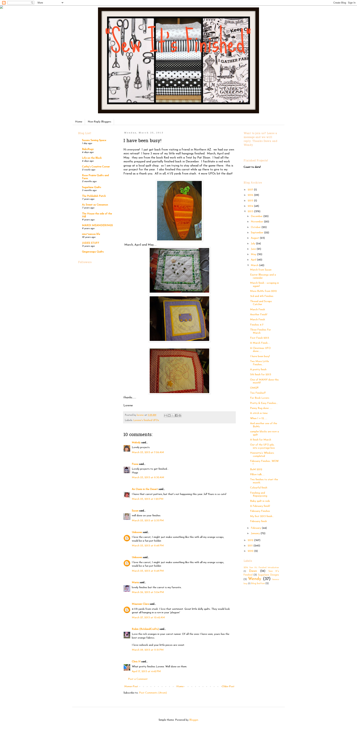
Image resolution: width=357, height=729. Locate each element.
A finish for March (260, 439)
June (254, 249)
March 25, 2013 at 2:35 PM (148, 520)
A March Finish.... (260, 343)
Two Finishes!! (258, 393)
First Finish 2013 (259, 338)
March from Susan (260, 269)
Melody (136, 442)
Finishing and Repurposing (258, 495)
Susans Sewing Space (94, 140)
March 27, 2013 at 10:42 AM (148, 617)
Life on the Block (92, 158)
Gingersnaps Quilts (93, 251)
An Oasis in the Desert (145, 489)
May (254, 254)
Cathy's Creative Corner (96, 166)
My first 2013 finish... (262, 516)
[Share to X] (173, 415)
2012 (251, 540)
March (255, 265)
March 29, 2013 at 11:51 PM (148, 650)
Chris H (136, 661)
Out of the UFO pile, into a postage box (262, 446)
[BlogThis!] (169, 415)
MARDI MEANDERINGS (97, 225)
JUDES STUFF (90, 243)
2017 (251, 189)
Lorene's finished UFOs (146, 420)
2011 (250, 545)
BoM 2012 (256, 469)
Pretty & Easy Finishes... (264, 403)
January (255, 533)
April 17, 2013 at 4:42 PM (146, 671)
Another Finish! (258, 314)
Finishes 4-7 (256, 324)
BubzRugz (88, 149)
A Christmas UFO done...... (260, 350)
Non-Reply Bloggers (99, 121)
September (257, 232)
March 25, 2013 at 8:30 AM (148, 477)
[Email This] (166, 415)
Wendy (254, 579)
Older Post (228, 686)
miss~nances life (91, 234)
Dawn (253, 571)
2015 (251, 200)
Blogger (193, 720)
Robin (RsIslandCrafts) (145, 629)
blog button (258, 583)
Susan (135, 510)
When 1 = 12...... (258, 418)
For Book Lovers (259, 398)
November (257, 221)
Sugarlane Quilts (91, 187)
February (256, 528)
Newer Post (131, 686)
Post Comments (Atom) (153, 692)
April (254, 259)
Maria (135, 582)
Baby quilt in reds (260, 501)
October (256, 227)
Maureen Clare (140, 604)
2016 (251, 195)
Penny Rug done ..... (261, 408)
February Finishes (260, 511)
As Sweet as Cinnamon (95, 204)
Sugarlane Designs (268, 575)
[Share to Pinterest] (180, 415)
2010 (251, 551)
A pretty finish (258, 369)
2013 (251, 211)
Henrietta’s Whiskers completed (262, 455)
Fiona (135, 464)
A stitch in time (259, 413)
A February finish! (260, 506)
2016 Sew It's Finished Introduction (261, 568)
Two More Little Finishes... (259, 363)
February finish (258, 521)
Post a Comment (138, 679)
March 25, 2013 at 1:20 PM (147, 499)
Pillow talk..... (257, 474)
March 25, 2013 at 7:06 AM (148, 452)
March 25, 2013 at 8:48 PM (148, 545)
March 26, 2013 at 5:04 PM (148, 592)
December (257, 216)
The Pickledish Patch (94, 196)
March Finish (257, 309)
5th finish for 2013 (260, 374)
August (255, 238)
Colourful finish (258, 487)
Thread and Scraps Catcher (261, 303)
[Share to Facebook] (176, 415)
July (253, 243)
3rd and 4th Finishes (261, 296)
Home (78, 121)
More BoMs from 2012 (263, 291)
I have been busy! (260, 356)
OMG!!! (254, 388)
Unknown (137, 532)
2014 (251, 206)
